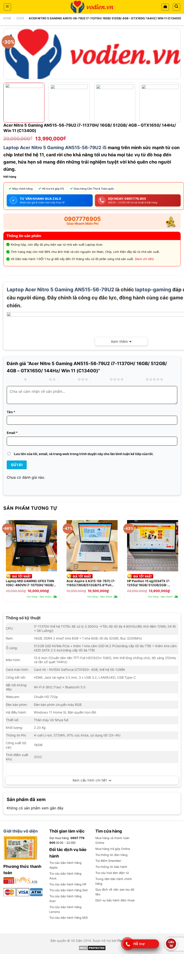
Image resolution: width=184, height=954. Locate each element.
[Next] (179, 104)
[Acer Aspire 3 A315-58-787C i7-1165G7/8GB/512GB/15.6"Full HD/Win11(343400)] (92, 545)
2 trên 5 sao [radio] (39, 379)
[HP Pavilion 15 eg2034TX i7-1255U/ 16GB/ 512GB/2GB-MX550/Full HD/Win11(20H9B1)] (152, 545)
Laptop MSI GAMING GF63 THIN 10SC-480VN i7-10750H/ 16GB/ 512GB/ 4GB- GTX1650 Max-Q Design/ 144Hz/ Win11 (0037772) (31, 583)
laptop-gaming (153, 289)
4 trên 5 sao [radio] (100, 379)
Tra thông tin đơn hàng (111, 855)
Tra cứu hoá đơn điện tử (112, 873)
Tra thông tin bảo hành (111, 867)
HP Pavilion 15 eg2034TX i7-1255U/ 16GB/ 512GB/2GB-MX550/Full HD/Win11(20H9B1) (151, 583)
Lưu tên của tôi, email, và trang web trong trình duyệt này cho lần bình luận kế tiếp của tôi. (83, 454)
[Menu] (7, 7)
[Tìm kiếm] (176, 7)
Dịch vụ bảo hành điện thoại (114, 900)
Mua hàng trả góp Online (112, 849)
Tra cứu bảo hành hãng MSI (68, 917)
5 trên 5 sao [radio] (135, 379)
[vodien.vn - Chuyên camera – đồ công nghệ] (92, 7)
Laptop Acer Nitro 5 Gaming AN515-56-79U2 (60, 289)
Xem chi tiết (144, 259)
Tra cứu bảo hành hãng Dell (68, 890)
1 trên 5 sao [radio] (14, 379)
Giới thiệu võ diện (20, 831)
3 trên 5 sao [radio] (67, 379)
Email (12, 433)
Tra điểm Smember (108, 860)
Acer (20, 18)
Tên (11, 412)
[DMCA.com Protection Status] (92, 948)
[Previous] (3, 561)
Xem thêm (119, 341)
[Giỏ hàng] (165, 7)
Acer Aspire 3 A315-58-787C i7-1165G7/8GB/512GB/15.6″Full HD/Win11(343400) (91, 583)
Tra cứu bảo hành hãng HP (67, 884)
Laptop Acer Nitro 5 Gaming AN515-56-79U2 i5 (55, 147)
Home (7, 18)
